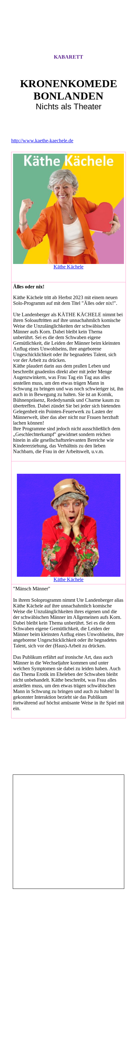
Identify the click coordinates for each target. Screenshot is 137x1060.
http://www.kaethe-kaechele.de (42, 140)
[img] (68, 32)
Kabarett (68, 57)
